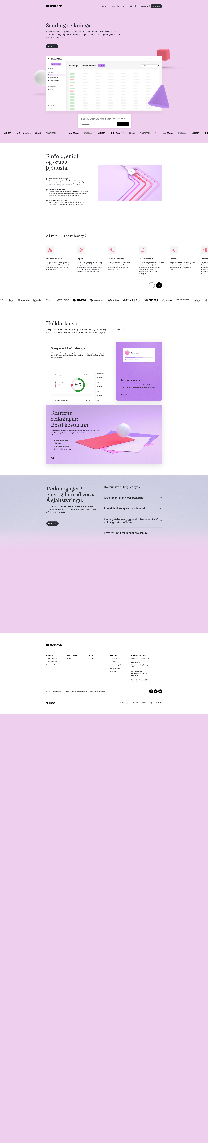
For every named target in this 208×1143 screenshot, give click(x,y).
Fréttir (69, 658)
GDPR (68, 691)
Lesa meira (124, 394)
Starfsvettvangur (115, 668)
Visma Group (135, 703)
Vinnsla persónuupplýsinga (97, 691)
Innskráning (144, 6)
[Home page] (54, 6)
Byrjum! (50, 46)
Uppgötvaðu (115, 6)
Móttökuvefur (114, 671)
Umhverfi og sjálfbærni (117, 665)
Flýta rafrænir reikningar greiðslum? (126, 533)
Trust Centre (158, 703)
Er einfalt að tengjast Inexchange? (124, 508)
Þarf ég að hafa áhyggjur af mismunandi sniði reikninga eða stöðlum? (131, 521)
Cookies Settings (86, 124)
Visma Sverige (124, 703)
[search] (131, 6)
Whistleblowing (147, 703)
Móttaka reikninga (51, 661)
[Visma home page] (50, 703)
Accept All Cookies (123, 124)
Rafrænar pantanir (51, 665)
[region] (104, 261)
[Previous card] (152, 285)
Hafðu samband (115, 658)
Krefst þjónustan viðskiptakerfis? (124, 497)
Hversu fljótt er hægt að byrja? (122, 487)
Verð (123, 6)
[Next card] (159, 285)
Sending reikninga (51, 658)
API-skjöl (91, 658)
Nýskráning (156, 6)
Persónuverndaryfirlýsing (79, 691)
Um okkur (113, 661)
